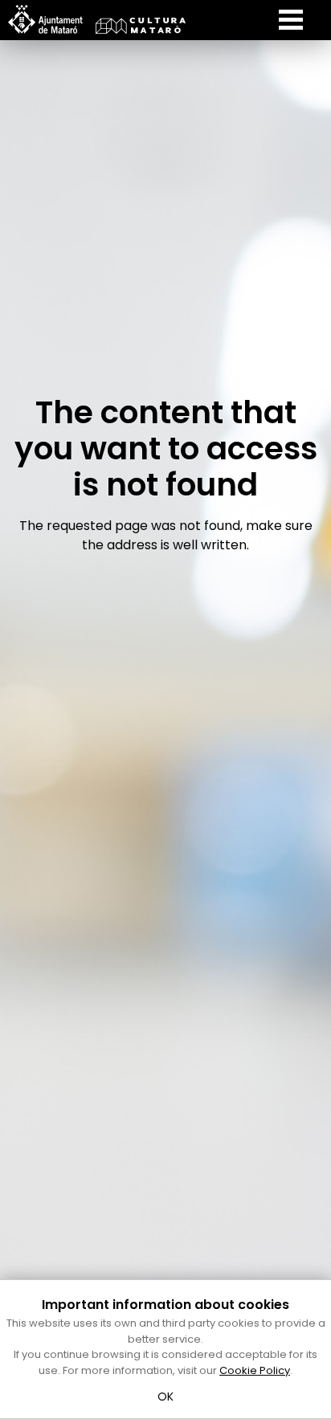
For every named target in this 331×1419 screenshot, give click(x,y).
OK (165, 1396)
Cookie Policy (254, 1370)
